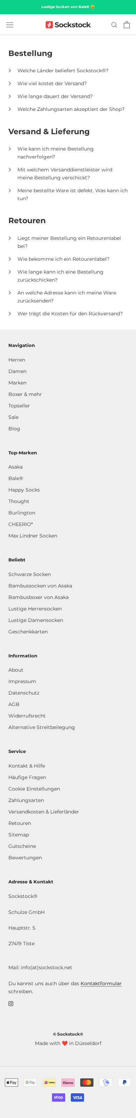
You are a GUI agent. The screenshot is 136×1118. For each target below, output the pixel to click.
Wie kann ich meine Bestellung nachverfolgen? (55, 153)
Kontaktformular (101, 983)
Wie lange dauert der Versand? (55, 96)
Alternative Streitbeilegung (41, 727)
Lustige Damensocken (35, 620)
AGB (14, 704)
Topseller (19, 406)
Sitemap (18, 835)
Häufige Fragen (27, 777)
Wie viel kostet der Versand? (52, 83)
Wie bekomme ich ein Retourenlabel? (63, 259)
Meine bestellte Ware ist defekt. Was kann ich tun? (72, 194)
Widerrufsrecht (27, 716)
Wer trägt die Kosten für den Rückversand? (70, 313)
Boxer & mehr (25, 394)
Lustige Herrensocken (35, 609)
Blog (14, 429)
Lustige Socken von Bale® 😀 (68, 7)
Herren (16, 360)
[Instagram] (10, 1003)
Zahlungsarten (26, 800)
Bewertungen (25, 857)
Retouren (19, 823)
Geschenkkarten (28, 632)
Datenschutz (23, 693)
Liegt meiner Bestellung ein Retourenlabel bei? (69, 242)
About (15, 670)
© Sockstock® (68, 1034)
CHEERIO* (20, 524)
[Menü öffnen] (9, 24)
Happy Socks (24, 490)
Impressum (22, 681)
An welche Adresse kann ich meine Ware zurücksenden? (66, 297)
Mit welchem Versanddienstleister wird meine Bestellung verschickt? (64, 174)
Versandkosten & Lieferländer (43, 812)
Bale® (15, 478)
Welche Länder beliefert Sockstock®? (62, 70)
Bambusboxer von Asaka (38, 597)
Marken (17, 383)
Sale (13, 417)
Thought (18, 501)
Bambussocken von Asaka (40, 586)
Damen (17, 371)
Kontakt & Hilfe (26, 766)
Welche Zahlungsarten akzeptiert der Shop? (70, 109)
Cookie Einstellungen (34, 789)
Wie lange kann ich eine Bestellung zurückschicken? (60, 276)
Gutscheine (22, 846)
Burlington (21, 513)
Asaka (15, 467)
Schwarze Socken (29, 574)
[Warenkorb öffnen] (127, 24)
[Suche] (114, 24)
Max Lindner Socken (32, 536)
